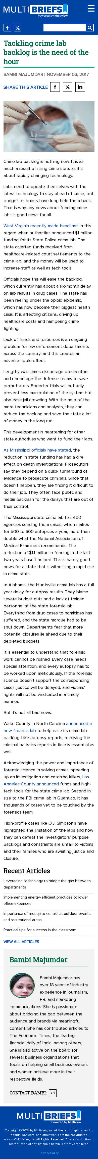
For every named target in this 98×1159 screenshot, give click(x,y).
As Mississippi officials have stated (37, 450)
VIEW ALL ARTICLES (21, 942)
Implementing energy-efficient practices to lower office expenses (46, 900)
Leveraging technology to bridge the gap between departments (47, 884)
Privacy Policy (49, 1153)
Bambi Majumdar (23, 74)
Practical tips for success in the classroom (40, 930)
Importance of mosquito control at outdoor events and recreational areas (47, 917)
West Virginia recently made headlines (41, 226)
